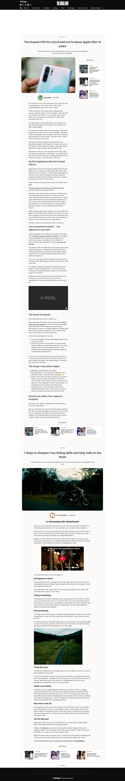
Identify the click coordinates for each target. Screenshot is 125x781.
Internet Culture (82, 8)
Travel (62, 8)
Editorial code (53, 773)
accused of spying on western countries (45, 236)
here (30, 184)
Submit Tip (87, 773)
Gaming (55, 8)
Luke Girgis (47, 97)
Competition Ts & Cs (41, 773)
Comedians (46, 8)
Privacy (72, 773)
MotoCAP (45, 728)
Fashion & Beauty (95, 8)
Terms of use (63, 773)
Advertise (78, 773)
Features (62, 448)
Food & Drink (35, 8)
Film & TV (26, 8)
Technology (71, 8)
